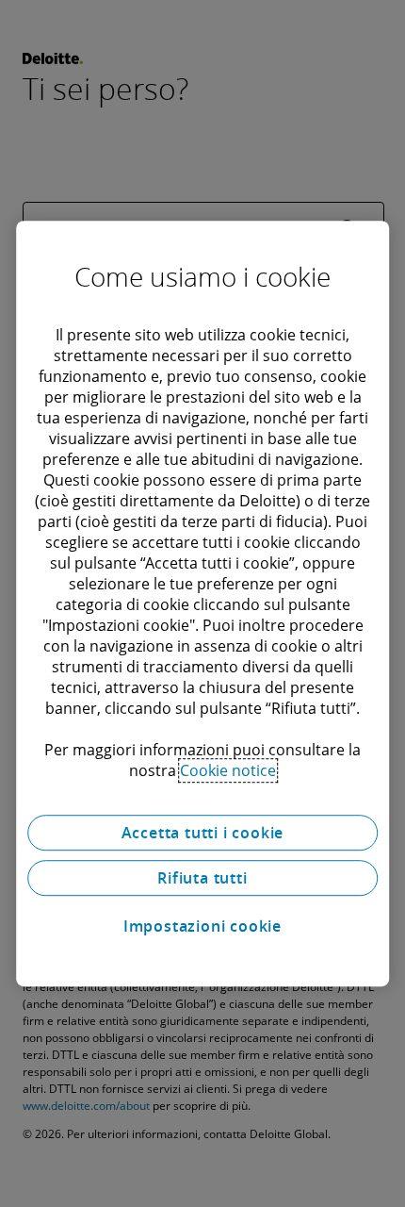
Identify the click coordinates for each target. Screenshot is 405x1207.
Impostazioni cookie (202, 926)
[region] (202, 603)
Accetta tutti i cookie (203, 832)
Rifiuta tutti (202, 878)
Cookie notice (228, 770)
